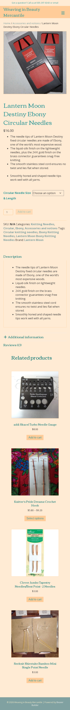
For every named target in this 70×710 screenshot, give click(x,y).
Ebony (19, 228)
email (55, 2)
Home (6, 23)
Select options (35, 518)
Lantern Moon (33, 240)
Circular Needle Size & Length (17, 195)
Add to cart (24, 211)
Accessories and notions (26, 23)
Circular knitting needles (20, 232)
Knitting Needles (42, 224)
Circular (8, 228)
